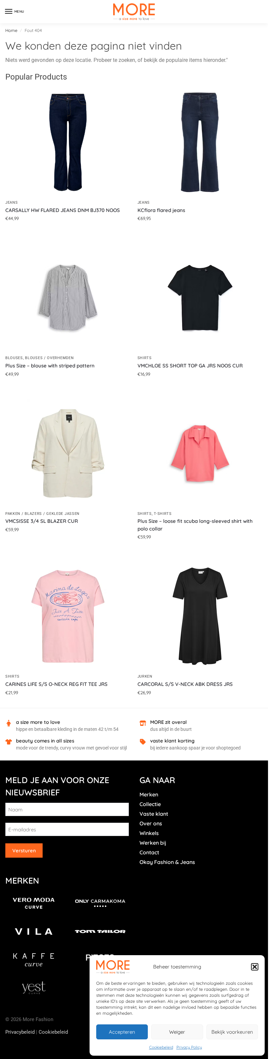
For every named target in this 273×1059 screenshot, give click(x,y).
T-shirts (163, 514)
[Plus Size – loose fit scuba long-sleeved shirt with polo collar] (200, 453)
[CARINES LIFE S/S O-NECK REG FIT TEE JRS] (68, 616)
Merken (148, 794)
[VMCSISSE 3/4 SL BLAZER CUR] (68, 453)
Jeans (11, 202)
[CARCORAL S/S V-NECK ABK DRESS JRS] (200, 616)
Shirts (144, 358)
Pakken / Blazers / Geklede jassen (42, 514)
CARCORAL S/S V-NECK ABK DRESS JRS (185, 684)
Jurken (144, 676)
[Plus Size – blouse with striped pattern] (68, 298)
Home (11, 30)
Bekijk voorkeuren (232, 1032)
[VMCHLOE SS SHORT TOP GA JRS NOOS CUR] (200, 298)
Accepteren (122, 1032)
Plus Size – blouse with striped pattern (50, 365)
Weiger (177, 1032)
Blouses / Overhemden (49, 358)
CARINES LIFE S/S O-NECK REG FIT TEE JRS (56, 684)
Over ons (150, 823)
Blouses (14, 358)
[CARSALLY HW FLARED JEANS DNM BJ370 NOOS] (68, 142)
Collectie (150, 804)
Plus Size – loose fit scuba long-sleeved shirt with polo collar (195, 525)
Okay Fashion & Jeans (167, 862)
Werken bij (152, 842)
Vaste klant (153, 813)
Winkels (149, 833)
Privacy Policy (189, 1047)
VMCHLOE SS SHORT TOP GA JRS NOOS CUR (190, 365)
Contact (149, 852)
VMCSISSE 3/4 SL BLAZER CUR (41, 521)
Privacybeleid (20, 1032)
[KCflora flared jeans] (200, 142)
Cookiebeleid (161, 1047)
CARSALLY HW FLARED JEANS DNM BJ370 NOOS (62, 210)
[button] (254, 966)
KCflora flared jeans (161, 210)
